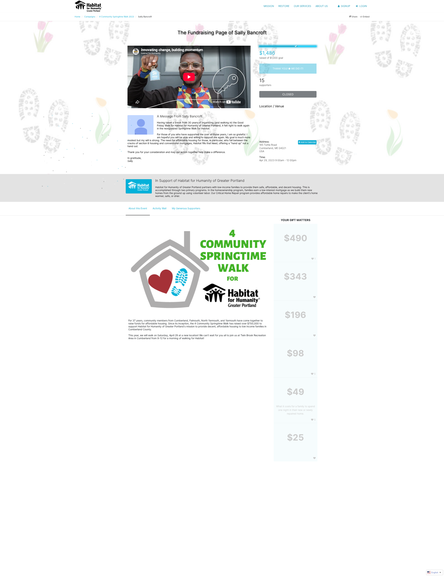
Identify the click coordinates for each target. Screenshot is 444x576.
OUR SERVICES (302, 6)
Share (354, 16)
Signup (345, 6)
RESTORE (283, 6)
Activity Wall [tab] (159, 208)
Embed (366, 16)
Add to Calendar (308, 142)
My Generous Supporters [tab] (186, 208)
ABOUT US (321, 6)
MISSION (269, 6)
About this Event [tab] (138, 208)
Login (363, 6)
